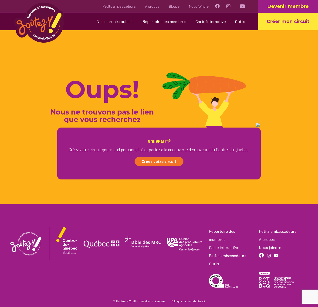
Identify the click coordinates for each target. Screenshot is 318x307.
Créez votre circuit (159, 161)
